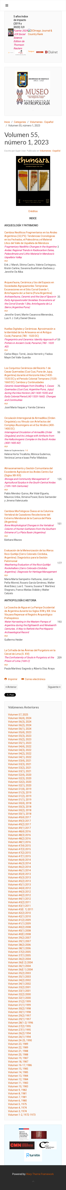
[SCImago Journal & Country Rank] (43, 32)
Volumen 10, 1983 (18, 1086)
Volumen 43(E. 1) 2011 (20, 909)
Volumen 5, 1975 (17, 1104)
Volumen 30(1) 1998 (19, 1012)
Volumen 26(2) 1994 (19, 1033)
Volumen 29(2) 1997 (19, 1015)
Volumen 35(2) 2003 (19, 973)
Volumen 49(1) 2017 (19, 828)
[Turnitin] (33, 1155)
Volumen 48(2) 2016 (19, 838)
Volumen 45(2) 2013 (19, 881)
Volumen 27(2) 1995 (19, 1026)
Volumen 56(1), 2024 (19, 728)
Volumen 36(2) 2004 (19, 959)
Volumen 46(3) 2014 (19, 863)
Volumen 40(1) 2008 (19, 930)
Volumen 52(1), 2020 (19, 785)
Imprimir (13, 679)
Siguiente (53, 687)
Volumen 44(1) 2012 (19, 898)
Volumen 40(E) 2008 (19, 934)
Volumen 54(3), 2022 (19, 750)
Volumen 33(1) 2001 (19, 990)
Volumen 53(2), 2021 (19, 767)
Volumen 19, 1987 (18, 1058)
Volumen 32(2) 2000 (19, 994)
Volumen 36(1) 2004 (19, 966)
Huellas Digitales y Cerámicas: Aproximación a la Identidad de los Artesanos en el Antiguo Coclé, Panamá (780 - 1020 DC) (29, 332)
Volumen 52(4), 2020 (19, 774)
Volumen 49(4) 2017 (19, 817)
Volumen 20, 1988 (18, 1054)
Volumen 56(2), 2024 (19, 725)
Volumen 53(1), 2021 (19, 771)
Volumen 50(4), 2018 (19, 803)
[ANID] (24, 1134)
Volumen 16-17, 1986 (20, 1065)
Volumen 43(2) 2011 (19, 902)
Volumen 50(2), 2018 (19, 810)
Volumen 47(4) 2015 (19, 845)
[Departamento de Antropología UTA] (33, 101)
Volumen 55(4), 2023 (19, 732)
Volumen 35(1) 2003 (19, 976)
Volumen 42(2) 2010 (19, 912)
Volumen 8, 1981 (17, 1093)
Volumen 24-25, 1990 (20, 1040)
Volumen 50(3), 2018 (19, 806)
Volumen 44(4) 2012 (19, 888)
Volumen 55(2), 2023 (19, 739)
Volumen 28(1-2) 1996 (20, 1022)
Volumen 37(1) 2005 (19, 955)
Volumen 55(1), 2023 (19, 743)
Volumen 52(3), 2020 (19, 778)
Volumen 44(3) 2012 (19, 891)
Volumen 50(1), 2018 (19, 813)
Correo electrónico (34, 679)
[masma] (33, 93)
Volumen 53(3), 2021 (19, 764)
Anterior (12, 687)
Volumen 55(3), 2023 (19, 735)
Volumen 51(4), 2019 (19, 789)
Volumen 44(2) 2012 (19, 895)
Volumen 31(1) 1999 (19, 1005)
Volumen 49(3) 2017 (19, 820)
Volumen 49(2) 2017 (19, 824)
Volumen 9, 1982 (17, 1090)
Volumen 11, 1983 (18, 1082)
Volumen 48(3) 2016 (19, 835)
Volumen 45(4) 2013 (19, 874)
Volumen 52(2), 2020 (19, 781)
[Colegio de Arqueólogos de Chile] (47, 1145)
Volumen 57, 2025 (18, 714)
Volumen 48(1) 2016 (19, 842)
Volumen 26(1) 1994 (19, 1036)
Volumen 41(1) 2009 (19, 923)
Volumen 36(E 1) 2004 (20, 969)
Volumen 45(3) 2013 (19, 877)
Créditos (33, 211)
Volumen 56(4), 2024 (19, 718)
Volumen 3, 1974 (17, 1111)
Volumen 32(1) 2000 (19, 997)
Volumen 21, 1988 (18, 1051)
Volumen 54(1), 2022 (19, 757)
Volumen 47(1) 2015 (19, 856)
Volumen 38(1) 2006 (19, 948)
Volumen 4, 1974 (17, 1107)
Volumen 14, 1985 (18, 1072)
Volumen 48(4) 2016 (19, 831)
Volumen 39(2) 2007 (19, 937)
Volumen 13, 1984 (18, 1075)
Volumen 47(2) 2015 (19, 852)
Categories (20, 122)
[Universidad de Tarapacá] (32, 79)
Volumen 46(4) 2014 (19, 859)
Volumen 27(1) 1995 (19, 1029)
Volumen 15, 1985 (18, 1068)
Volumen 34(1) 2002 (19, 983)
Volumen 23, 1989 (18, 1044)
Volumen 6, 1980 (17, 1100)
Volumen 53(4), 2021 (19, 760)
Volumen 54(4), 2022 (19, 746)
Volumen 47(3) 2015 (19, 849)
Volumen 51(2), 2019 (19, 796)
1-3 (26, 450)
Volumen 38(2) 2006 (19, 944)
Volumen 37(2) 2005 (19, 951)
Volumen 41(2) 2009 (19, 920)
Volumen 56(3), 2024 (19, 721)
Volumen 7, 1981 (17, 1097)
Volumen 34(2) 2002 (19, 980)
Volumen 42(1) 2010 (19, 916)
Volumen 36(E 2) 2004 (20, 962)
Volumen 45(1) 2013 (19, 884)
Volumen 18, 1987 (18, 1061)
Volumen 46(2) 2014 (19, 866)
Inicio (7, 122)
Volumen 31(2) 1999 (19, 1001)
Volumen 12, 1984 (18, 1079)
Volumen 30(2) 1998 (19, 1008)
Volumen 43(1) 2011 (19, 905)
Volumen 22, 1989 (18, 1047)
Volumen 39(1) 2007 (19, 941)
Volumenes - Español (41, 122)
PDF (6, 261)
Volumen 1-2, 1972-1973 (22, 1114)
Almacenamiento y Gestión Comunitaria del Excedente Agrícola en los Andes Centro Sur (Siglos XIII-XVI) (28, 472)
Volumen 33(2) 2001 (19, 987)
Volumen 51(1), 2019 (19, 799)
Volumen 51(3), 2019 (19, 792)
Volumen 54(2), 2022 (19, 753)
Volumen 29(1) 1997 (19, 1019)
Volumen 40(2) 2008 (19, 927)
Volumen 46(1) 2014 (19, 870)
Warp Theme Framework (40, 1174)
